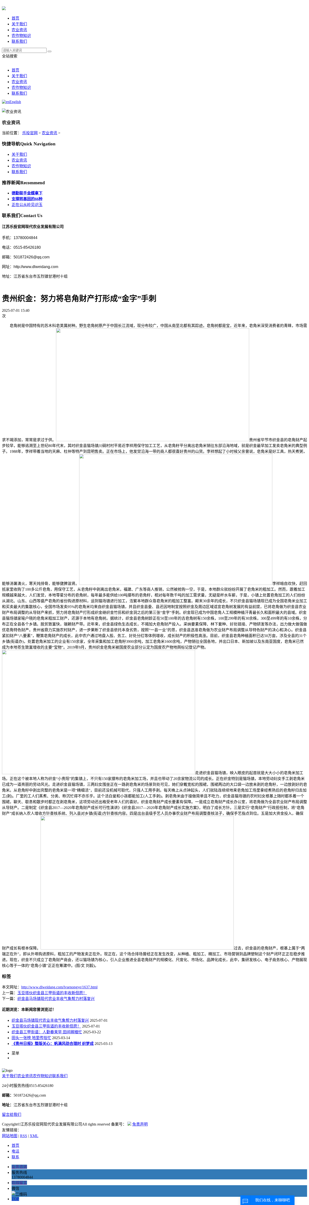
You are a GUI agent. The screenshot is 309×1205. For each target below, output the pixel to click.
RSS (23, 1136)
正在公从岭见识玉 (27, 205)
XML (34, 1136)
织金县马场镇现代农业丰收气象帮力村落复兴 (56, 999)
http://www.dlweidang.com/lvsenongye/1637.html (59, 987)
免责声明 (140, 1124)
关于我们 (19, 24)
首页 (15, 18)
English (15, 102)
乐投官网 (30, 133)
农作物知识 (21, 36)
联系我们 (19, 41)
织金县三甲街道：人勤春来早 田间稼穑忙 (47, 1032)
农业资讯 (19, 30)
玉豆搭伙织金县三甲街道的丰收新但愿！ (52, 993)
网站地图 (9, 1136)
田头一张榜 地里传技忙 (31, 1038)
